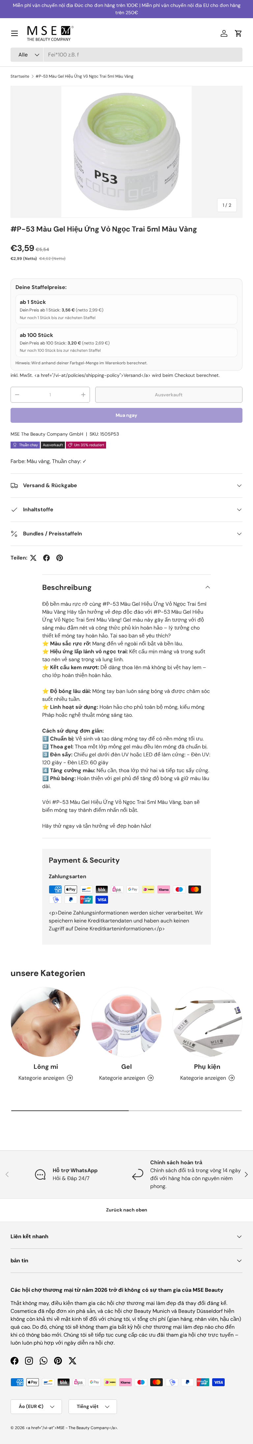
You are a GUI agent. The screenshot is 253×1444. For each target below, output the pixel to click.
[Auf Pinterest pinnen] (59, 557)
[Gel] (126, 1022)
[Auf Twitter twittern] (33, 557)
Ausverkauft (169, 395)
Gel (126, 1067)
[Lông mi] (45, 1022)
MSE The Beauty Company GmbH (47, 434)
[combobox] (126, 55)
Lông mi (46, 1067)
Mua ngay (126, 415)
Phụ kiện (207, 1067)
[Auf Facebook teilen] (46, 557)
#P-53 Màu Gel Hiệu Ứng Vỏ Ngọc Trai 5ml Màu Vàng (84, 76)
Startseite (20, 76)
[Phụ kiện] (207, 1022)
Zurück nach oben (126, 1210)
